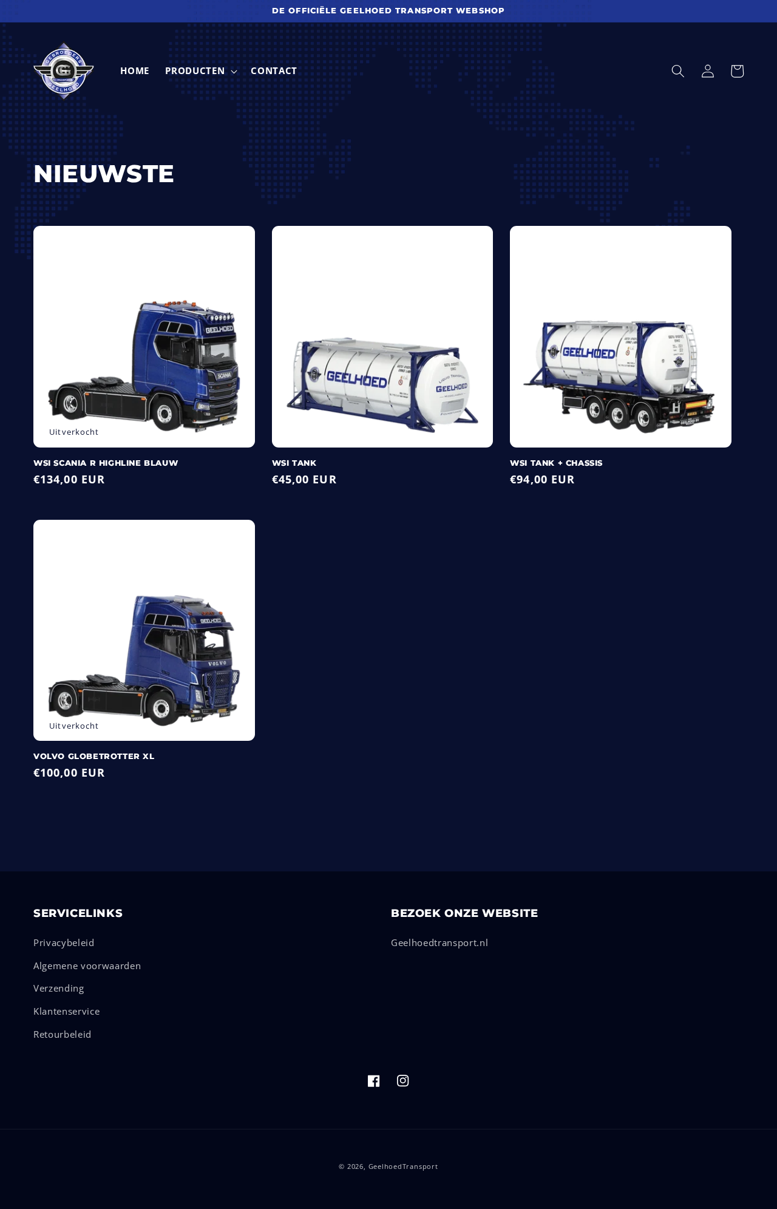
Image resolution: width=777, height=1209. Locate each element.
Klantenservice (66, 1011)
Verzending (58, 988)
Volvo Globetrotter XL (94, 756)
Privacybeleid (64, 942)
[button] (200, 71)
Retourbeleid (62, 1034)
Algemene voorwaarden (87, 965)
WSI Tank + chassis (556, 463)
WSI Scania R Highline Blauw (105, 463)
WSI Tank (294, 463)
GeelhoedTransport (403, 1166)
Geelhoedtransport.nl (439, 942)
